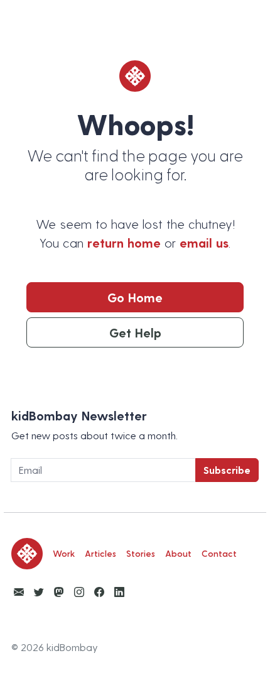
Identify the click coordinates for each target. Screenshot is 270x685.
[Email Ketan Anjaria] (19, 592)
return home (124, 242)
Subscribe (227, 470)
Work (64, 553)
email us (204, 242)
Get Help (135, 332)
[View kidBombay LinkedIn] (119, 592)
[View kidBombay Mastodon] (59, 592)
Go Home (135, 297)
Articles (100, 553)
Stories (140, 553)
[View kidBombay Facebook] (99, 592)
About (178, 553)
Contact (219, 553)
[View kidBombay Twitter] (39, 592)
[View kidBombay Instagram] (79, 592)
